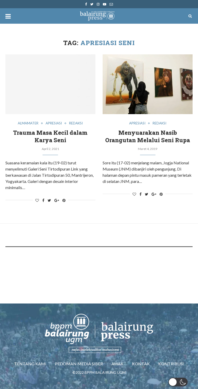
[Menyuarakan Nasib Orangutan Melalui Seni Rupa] (148, 84)
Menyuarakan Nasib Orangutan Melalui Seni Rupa (147, 136)
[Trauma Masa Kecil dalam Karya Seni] (50, 84)
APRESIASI (54, 123)
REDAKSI (76, 123)
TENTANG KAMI (30, 363)
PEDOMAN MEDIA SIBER (79, 363)
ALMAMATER (28, 123)
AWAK (117, 363)
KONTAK (141, 363)
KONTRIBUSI (171, 363)
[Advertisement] (99, 266)
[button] (178, 382)
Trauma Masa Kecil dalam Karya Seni (50, 136)
